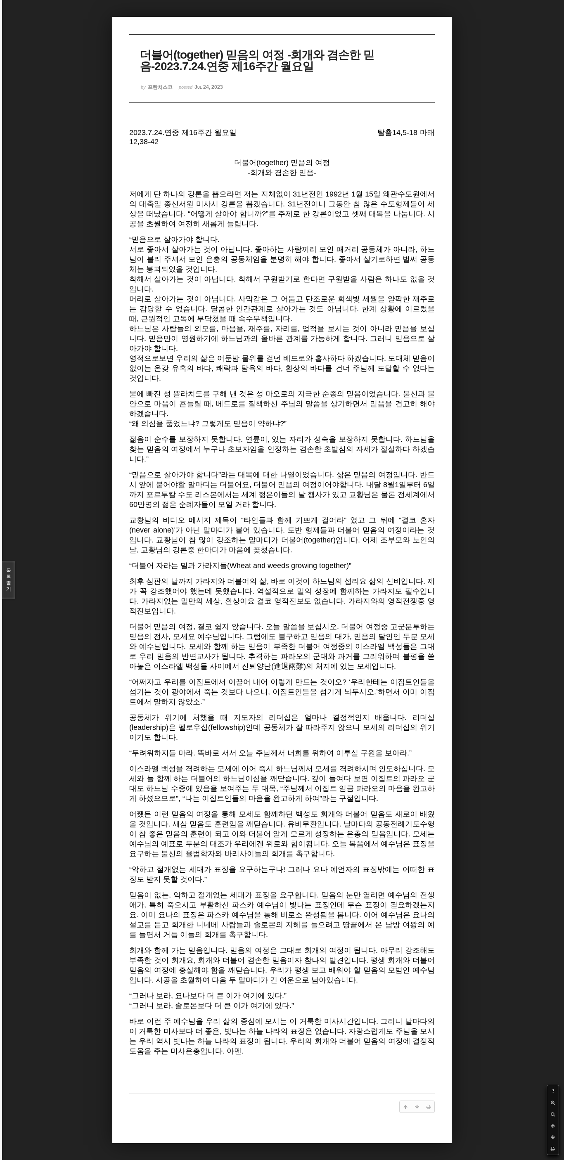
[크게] (553, 1102)
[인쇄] (553, 1149)
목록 (8, 580)
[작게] (553, 1114)
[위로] (553, 1126)
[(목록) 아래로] (553, 1137)
